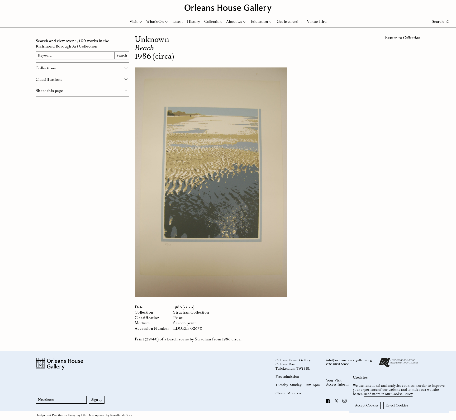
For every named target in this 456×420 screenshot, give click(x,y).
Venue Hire (317, 21)
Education (259, 21)
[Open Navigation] (446, 5)
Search (121, 55)
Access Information (341, 384)
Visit (133, 21)
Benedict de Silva (121, 415)
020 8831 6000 (337, 364)
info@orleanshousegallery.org (349, 360)
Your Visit (334, 380)
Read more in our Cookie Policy (388, 393)
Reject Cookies (396, 405)
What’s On (155, 21)
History (193, 21)
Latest (177, 21)
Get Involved (287, 21)
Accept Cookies (367, 405)
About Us (234, 21)
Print (177, 317)
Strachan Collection (191, 312)
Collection (213, 21)
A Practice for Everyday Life (67, 415)
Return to (402, 37)
